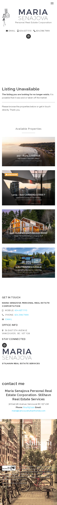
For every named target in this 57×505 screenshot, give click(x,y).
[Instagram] (28, 36)
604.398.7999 (42, 31)
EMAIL (11, 31)
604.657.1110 (25, 31)
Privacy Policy (7, 487)
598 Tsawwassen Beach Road (28, 233)
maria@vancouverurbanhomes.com (28, 411)
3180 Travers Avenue (28, 267)
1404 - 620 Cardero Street (28, 194)
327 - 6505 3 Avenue (28, 155)
